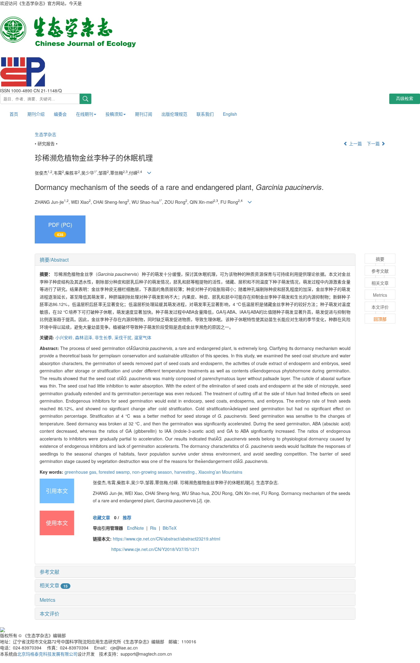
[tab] (195, 260)
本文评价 (49, 613)
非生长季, (104, 337)
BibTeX (169, 528)
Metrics (47, 599)
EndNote (135, 528)
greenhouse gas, (82, 472)
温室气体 (142, 337)
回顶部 (380, 319)
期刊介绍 (36, 114)
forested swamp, (115, 472)
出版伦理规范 (174, 114)
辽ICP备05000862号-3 (92, 629)
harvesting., (186, 472)
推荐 (127, 517)
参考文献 (49, 571)
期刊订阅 (143, 114)
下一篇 (374, 143)
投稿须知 (114, 114)
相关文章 (54, 585)
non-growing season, (153, 472)
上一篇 (355, 143)
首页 (14, 114)
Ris (153, 528)
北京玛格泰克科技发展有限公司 (47, 654)
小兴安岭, (65, 337)
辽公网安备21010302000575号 (35, 629)
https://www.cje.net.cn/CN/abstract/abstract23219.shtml (166, 539)
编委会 (60, 114)
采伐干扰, (124, 337)
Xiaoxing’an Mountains (220, 472)
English (230, 114)
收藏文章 (101, 517)
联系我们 (205, 114)
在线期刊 (84, 114)
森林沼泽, (85, 337)
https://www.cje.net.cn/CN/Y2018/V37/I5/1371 (155, 549)
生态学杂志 (45, 134)
